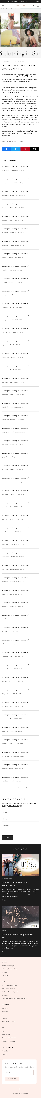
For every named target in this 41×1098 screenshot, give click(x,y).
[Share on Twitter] (15, 149)
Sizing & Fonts (6, 1034)
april (4, 931)
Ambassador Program (8, 1021)
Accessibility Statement (9, 1038)
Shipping (4, 972)
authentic (20, 61)
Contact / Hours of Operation (10, 992)
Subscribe (12, 1079)
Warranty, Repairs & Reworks (10, 969)
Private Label (6, 1051)
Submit (7, 837)
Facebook (5, 1015)
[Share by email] (34, 149)
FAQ (3, 1031)
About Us (5, 1008)
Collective (5, 1054)
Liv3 (26, 75)
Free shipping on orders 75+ (17, 1)
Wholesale (5, 995)
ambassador (7, 879)
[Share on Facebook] (6, 149)
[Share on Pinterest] (25, 149)
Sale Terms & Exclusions (9, 985)
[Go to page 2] (31, 787)
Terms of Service (13, 806)
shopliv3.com (10, 133)
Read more (5, 900)
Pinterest (4, 1018)
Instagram (5, 1011)
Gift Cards (5, 975)
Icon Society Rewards (8, 988)
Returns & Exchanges (8, 966)
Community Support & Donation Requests (14, 998)
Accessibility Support (8, 1041)
